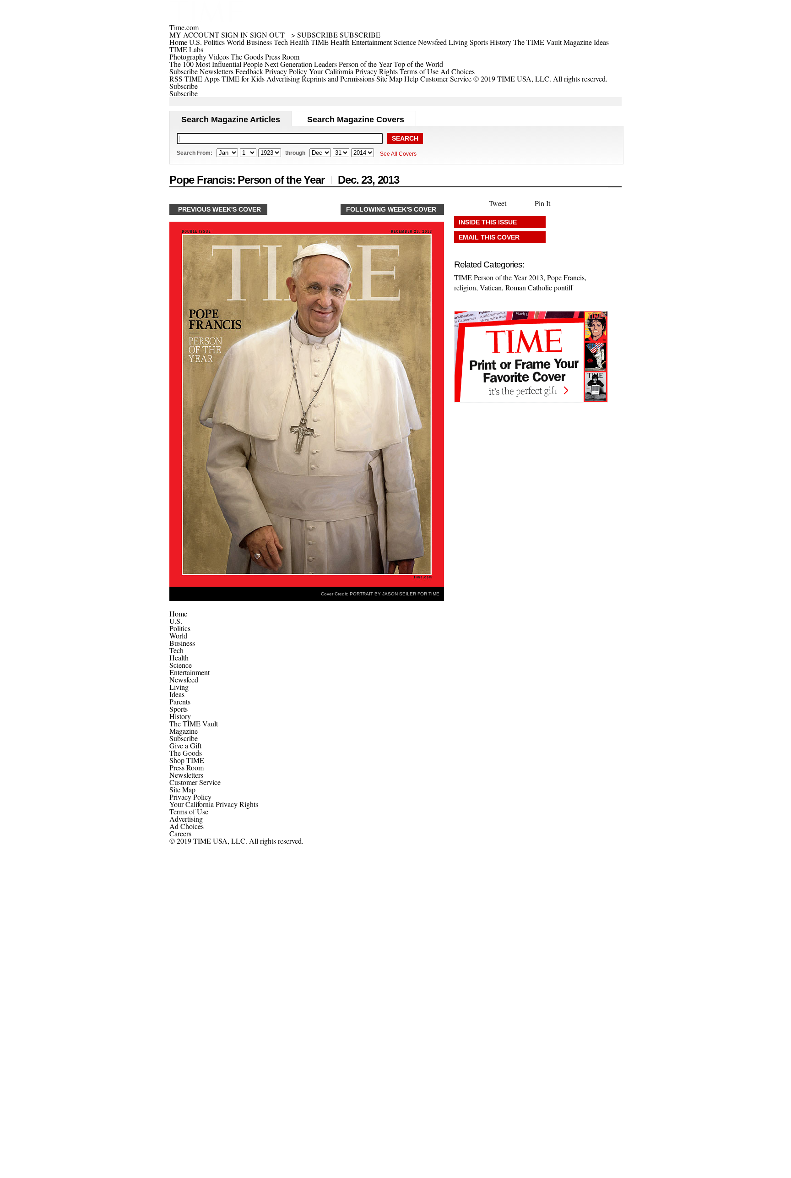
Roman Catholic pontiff (539, 287)
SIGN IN (234, 34)
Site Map (389, 78)
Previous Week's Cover (219, 209)
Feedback (249, 71)
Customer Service (445, 78)
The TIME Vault (193, 723)
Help (411, 78)
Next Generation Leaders (301, 64)
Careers (180, 833)
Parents (179, 701)
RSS (176, 78)
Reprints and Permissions (338, 78)
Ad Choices (458, 71)
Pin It (542, 203)
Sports (178, 709)
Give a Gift (185, 745)
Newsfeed (183, 679)
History (180, 716)
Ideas (176, 694)
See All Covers (398, 154)
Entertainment (189, 672)
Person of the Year (365, 64)
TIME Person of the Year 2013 (498, 277)
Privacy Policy (286, 71)
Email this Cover (489, 237)
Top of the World (418, 64)
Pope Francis (566, 277)
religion (465, 287)
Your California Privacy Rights (353, 71)
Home (178, 613)
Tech (176, 650)
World (178, 635)
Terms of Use (419, 71)
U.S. (175, 621)
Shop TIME (186, 760)
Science (180, 665)
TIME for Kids (243, 78)
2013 (388, 180)
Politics (179, 628)
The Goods (185, 753)
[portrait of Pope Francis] (306, 584)
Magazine (183, 731)
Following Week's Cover (391, 209)
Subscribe (183, 71)
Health (179, 657)
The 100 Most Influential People (216, 64)
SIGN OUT (267, 34)
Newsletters (216, 71)
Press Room (186, 767)
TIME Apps (202, 78)
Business (182, 643)
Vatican (491, 287)
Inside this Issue (488, 222)
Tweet (497, 203)
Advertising (283, 78)
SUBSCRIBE (317, 34)
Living (179, 687)
